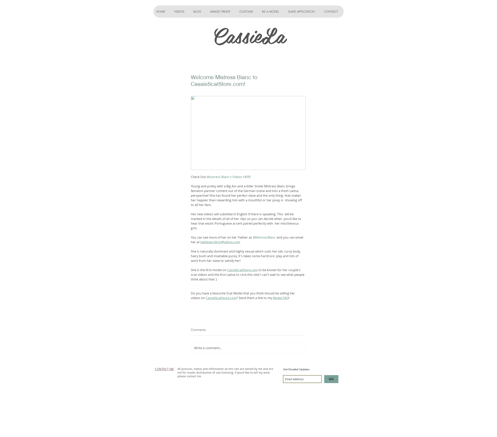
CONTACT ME (164, 369)
